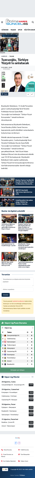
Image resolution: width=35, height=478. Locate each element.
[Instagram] (19, 443)
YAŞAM (13, 30)
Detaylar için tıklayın (17, 370)
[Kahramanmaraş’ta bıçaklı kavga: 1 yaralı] (9, 238)
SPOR (20, 30)
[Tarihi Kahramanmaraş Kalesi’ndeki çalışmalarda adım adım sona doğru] (25, 256)
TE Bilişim (22, 475)
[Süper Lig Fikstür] (32, 377)
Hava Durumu (8, 450)
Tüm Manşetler (25, 454)
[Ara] (33, 22)
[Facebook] (15, 443)
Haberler (4, 56)
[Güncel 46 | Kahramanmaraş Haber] (17, 22)
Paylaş (5, 94)
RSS (6, 469)
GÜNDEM (4, 30)
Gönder (5, 295)
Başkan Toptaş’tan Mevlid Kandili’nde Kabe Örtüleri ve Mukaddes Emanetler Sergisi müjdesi (25, 227)
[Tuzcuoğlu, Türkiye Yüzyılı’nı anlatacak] (17, 81)
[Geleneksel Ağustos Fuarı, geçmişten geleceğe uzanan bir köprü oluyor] (9, 218)
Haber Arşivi (24, 461)
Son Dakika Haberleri (9, 461)
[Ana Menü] (2, 22)
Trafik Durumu (25, 450)
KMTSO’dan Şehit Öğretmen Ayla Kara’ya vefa (7, 264)
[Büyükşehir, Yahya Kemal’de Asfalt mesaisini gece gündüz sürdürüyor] (25, 238)
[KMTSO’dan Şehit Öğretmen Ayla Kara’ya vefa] (9, 256)
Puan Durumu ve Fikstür (7, 455)
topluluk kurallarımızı (18, 301)
